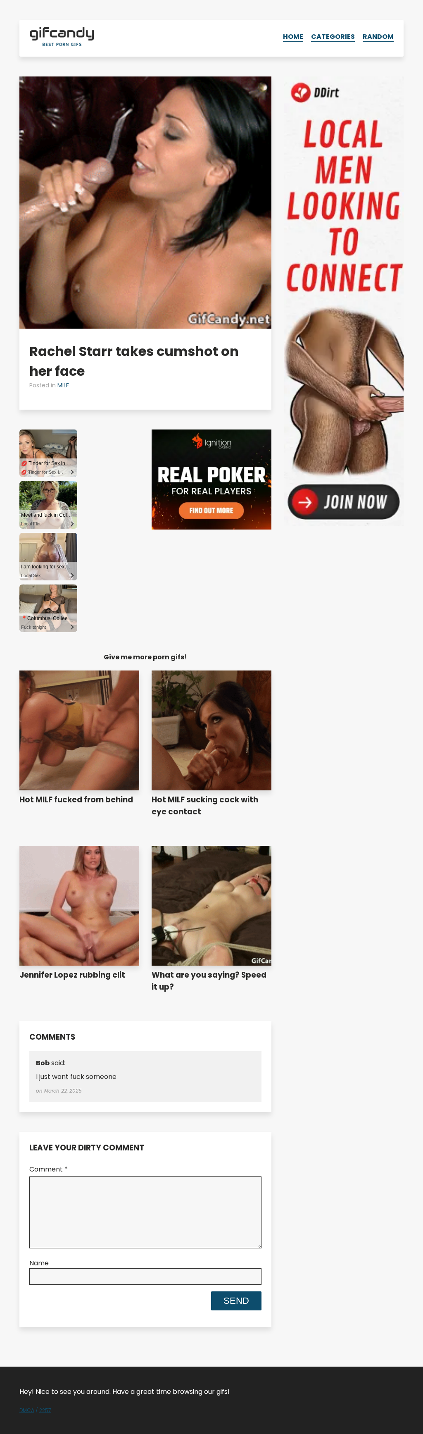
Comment (48, 1169)
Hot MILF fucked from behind (76, 799)
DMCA (26, 1410)
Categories (333, 36)
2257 (45, 1410)
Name (39, 1263)
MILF (63, 385)
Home (293, 36)
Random (378, 36)
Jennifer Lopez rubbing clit (72, 975)
